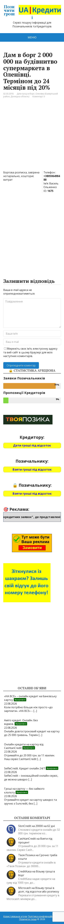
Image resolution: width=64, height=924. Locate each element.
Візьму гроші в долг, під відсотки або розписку (38, 889)
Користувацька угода (15, 916)
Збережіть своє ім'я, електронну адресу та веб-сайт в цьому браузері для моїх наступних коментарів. (30, 352)
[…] (35, 711)
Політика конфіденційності (42, 916)
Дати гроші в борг (25, 93)
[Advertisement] (32, 137)
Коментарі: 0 (38, 96)
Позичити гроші (18, 12)
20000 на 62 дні (45, 826)
